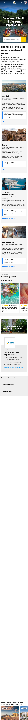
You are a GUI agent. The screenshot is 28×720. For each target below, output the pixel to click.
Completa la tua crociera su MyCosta (13, 367)
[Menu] (2, 3)
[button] (22, 3)
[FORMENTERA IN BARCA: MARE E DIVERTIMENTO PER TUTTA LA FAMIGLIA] (10, 298)
